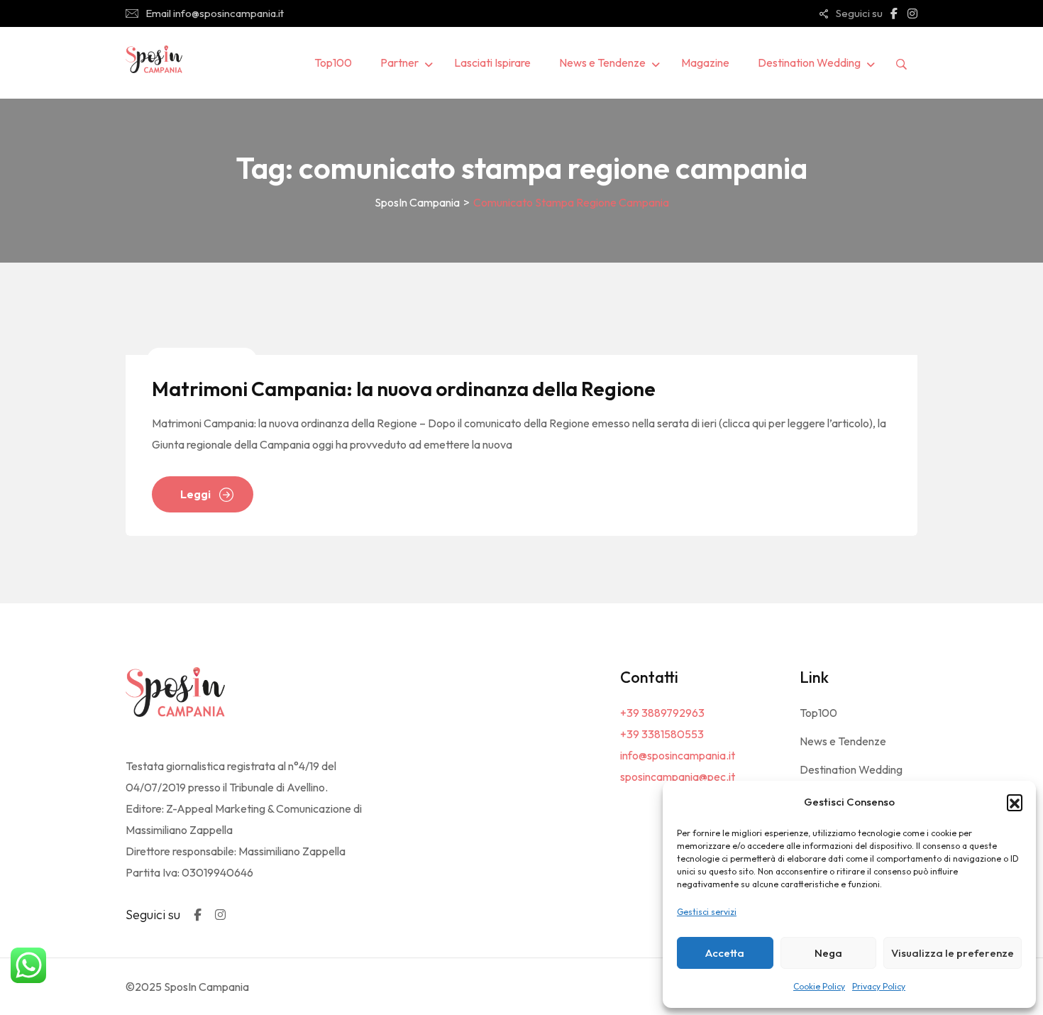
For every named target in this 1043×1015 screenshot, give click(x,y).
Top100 (333, 62)
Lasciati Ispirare (492, 62)
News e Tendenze (602, 62)
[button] (1015, 802)
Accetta (724, 953)
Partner (399, 62)
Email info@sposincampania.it (214, 13)
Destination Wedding (809, 62)
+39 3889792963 (662, 713)
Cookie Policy (819, 986)
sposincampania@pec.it (677, 776)
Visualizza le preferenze (952, 953)
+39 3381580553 (662, 734)
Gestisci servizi (706, 911)
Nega (828, 953)
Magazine (705, 62)
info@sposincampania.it (677, 755)
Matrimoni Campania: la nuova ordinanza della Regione (404, 388)
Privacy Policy (878, 986)
